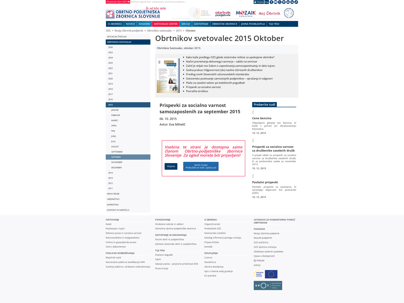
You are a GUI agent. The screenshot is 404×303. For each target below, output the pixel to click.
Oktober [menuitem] (116, 157)
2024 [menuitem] (110, 57)
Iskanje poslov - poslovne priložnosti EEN (176, 263)
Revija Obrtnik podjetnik (266, 233)
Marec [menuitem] (114, 120)
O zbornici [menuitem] (115, 23)
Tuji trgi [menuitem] (274, 23)
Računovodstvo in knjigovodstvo (122, 237)
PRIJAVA (171, 166)
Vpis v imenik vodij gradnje (218, 271)
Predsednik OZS (212, 228)
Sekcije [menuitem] (185, 23)
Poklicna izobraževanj (119, 253)
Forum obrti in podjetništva (169, 239)
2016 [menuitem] (110, 99)
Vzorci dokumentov (116, 246)
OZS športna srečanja (265, 246)
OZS (108, 30)
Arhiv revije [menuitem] (113, 193)
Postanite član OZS (116, 1)
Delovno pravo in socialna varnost (123, 233)
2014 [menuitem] (110, 172)
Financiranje (161, 268)
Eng (266, 2)
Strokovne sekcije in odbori (169, 224)
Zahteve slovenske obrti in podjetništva (175, 243)
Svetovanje (112, 219)
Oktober (191, 30)
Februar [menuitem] (115, 115)
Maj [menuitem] (113, 130)
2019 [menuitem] (110, 83)
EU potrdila (210, 275)
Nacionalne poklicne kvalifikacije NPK (125, 262)
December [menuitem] (116, 167)
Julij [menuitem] (113, 141)
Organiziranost (212, 224)
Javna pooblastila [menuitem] (253, 23)
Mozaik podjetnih (263, 237)
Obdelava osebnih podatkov (268, 251)
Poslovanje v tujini (115, 228)
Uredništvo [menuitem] (113, 199)
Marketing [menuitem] (113, 204)
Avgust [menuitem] (115, 146)
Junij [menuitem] (113, 136)
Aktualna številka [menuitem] (117, 36)
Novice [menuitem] (130, 23)
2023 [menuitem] (110, 62)
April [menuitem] (114, 125)
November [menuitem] (116, 162)
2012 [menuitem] (110, 183)
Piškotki (260, 260)
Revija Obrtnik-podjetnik (129, 30)
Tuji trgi (160, 250)
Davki (108, 224)
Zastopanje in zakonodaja (171, 234)
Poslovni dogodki (164, 254)
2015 (179, 30)
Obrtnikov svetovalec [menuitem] (119, 42)
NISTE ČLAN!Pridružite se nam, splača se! (201, 166)
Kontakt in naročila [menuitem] (118, 210)
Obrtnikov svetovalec (159, 30)
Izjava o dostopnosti (264, 255)
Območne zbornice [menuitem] (224, 23)
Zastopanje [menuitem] (201, 23)
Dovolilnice (210, 262)
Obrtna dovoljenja (213, 266)
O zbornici (210, 219)
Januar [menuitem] (115, 110)
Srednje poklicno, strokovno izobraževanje (128, 266)
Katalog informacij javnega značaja (222, 237)
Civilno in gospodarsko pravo (121, 242)
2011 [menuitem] (110, 188)
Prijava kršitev (211, 242)
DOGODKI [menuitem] (144, 23)
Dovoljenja (211, 253)
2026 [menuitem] (110, 47)
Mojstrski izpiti (113, 257)
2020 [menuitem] (110, 78)
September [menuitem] (116, 151)
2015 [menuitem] (110, 104)
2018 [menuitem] (110, 89)
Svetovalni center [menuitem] (166, 23)
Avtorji (257, 265)
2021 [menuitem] (110, 73)
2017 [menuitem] (110, 94)
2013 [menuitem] (110, 178)
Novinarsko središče (215, 233)
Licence (208, 257)
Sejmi (158, 259)
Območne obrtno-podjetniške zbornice (175, 228)
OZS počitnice (261, 242)
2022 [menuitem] (110, 68)
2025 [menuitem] (110, 52)
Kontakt (208, 246)
